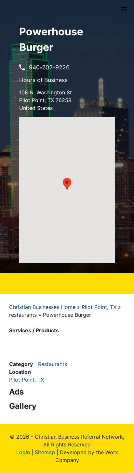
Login (23, 452)
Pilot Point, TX (99, 307)
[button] (67, 184)
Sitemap (45, 452)
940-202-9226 (49, 67)
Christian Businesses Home (42, 307)
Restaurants (52, 364)
